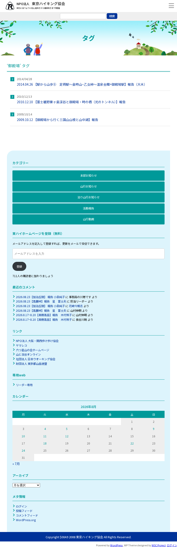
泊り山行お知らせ (88, 197)
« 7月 (16, 463)
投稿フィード (24, 511)
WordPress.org (26, 520)
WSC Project (159, 545)
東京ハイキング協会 (48, 3)
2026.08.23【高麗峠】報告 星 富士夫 (41, 301)
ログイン (21, 506)
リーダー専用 (24, 385)
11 (45, 436)
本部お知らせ (88, 175)
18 (45, 443)
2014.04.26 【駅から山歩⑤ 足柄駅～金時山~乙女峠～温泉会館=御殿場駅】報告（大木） (82, 84)
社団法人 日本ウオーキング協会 (35, 359)
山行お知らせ (88, 186)
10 (23, 436)
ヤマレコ (21, 345)
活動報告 (88, 208)
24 (23, 450)
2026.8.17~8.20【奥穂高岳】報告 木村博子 (44, 315)
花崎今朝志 (76, 306)
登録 (19, 266)
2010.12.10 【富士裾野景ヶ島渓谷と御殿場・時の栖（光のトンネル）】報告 (71, 102)
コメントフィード (27, 515)
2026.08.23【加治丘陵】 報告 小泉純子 (40, 297)
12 (66, 436)
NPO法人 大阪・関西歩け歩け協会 (37, 341)
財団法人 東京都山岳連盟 (31, 364)
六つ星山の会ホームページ (32, 350)
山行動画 (88, 219)
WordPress (116, 545)
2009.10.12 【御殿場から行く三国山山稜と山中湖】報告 (57, 119)
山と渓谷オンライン (28, 354)
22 (132, 443)
